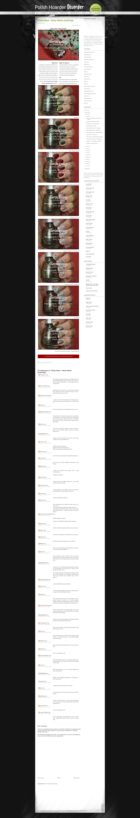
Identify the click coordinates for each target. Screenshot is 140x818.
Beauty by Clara (89, 272)
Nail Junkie (88, 256)
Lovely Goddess (44, 712)
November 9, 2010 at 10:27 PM (44, 632)
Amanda (42, 477)
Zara (41, 688)
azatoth (87, 231)
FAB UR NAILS (89, 223)
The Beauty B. (43, 623)
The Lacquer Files (90, 247)
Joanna (42, 681)
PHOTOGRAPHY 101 (53, 12)
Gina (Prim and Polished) (46, 514)
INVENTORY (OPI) (64, 12)
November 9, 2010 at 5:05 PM (44, 587)
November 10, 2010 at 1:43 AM (44, 650)
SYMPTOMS (43, 12)
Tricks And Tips (87, 100)
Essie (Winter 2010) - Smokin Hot (93, 130)
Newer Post (41, 778)
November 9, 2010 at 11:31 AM (44, 435)
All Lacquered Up (90, 188)
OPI (85, 83)
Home (58, 777)
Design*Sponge (89, 322)
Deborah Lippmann (88, 59)
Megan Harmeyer (44, 411)
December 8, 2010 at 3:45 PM (44, 706)
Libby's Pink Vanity (45, 605)
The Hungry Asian (90, 192)
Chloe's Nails (89, 239)
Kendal (42, 537)
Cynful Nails (88, 215)
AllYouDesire (89, 207)
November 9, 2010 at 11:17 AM (44, 376)
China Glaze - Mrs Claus (91, 134)
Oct (87, 146)
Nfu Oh (85, 76)
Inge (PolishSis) (44, 579)
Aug (87, 150)
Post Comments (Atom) (51, 783)
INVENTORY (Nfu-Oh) (75, 12)
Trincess (42, 451)
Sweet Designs (89, 326)
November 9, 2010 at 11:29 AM (44, 425)
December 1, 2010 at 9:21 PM (44, 697)
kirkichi (42, 424)
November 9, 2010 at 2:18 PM (44, 544)
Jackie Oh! (42, 705)
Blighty (42, 543)
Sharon (42, 586)
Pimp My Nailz (89, 243)
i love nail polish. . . (90, 235)
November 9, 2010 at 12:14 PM (44, 467)
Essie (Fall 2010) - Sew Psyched (93, 128)
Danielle (42, 523)
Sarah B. (42, 441)
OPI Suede (86, 88)
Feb (87, 163)
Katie (41, 631)
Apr (87, 159)
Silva (41, 405)
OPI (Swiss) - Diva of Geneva (92, 123)
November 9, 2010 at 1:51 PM (44, 515)
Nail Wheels (87, 74)
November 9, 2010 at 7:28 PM (44, 606)
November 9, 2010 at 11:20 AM (44, 396)
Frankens (86, 64)
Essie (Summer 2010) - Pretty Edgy (94, 139)
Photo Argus (89, 302)
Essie (85, 62)
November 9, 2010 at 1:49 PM (44, 501)
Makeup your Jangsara (91, 276)
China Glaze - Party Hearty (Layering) (55, 20)
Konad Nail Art (87, 66)
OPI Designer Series (88, 86)
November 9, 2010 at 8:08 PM (44, 624)
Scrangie (88, 199)
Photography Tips (88, 91)
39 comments (76, 25)
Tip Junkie (88, 314)
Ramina (42, 500)
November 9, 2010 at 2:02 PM (44, 524)
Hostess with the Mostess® (92, 306)
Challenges (86, 54)
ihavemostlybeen (44, 655)
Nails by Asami (89, 203)
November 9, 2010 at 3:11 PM (44, 564)
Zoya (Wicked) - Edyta (91, 125)
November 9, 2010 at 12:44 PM (44, 478)
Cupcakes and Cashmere (92, 290)
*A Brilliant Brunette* (91, 264)
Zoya (85, 103)
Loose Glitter (87, 69)
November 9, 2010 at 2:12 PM (44, 538)
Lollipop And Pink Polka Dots (92, 121)
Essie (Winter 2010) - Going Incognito (94, 132)
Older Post (76, 778)
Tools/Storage (87, 98)
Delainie (42, 466)
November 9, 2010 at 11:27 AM (44, 406)
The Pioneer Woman (90, 310)
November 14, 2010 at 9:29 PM (44, 689)
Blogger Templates (76, 810)
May (87, 157)
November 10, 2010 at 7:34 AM (44, 656)
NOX (85, 81)
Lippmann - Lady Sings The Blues (93, 141)
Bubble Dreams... (90, 268)
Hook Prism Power (44, 395)
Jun (87, 155)
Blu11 (41, 551)
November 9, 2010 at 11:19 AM (44, 387)
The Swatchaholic (90, 211)
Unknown (42, 640)
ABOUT (90, 12)
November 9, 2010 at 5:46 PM (44, 595)
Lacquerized (89, 184)
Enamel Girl (43, 485)
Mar (87, 161)
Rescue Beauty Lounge (89, 93)
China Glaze (42, 23)
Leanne (42, 458)
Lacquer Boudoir (90, 227)
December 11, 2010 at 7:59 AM (44, 713)
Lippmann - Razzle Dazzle (92, 143)
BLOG (37, 12)
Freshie (42, 493)
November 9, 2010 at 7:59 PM (44, 616)
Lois (41, 665)
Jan (87, 165)
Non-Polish (86, 79)
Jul (87, 152)
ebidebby (42, 696)
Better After (88, 318)
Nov (87, 116)
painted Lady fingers (90, 219)
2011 (86, 110)
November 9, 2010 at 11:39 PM (44, 642)
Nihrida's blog (89, 196)
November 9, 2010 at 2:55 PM (44, 553)
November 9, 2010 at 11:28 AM (44, 413)
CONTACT (84, 12)
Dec (87, 114)
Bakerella (88, 298)
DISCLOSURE (98, 12)
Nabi (85, 71)
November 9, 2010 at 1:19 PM (44, 494)
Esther (41, 648)
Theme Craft (83, 810)
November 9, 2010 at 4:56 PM (44, 580)
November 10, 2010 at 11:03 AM (44, 666)
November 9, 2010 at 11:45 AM (44, 443)
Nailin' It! (88, 251)
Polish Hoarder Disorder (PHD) (59, 810)
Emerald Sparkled (90, 254)
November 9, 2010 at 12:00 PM (44, 459)
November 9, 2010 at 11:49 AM (44, 452)
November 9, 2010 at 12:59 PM (44, 486)
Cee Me (87, 280)
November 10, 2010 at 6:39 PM (44, 674)
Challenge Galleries (88, 52)
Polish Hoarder (44, 385)
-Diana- (42, 530)
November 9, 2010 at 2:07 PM (44, 531)
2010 (86, 112)
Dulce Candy (89, 288)
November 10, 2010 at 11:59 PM (44, 682)
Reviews (86, 96)
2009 (86, 168)
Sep (87, 148)
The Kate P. (43, 374)
